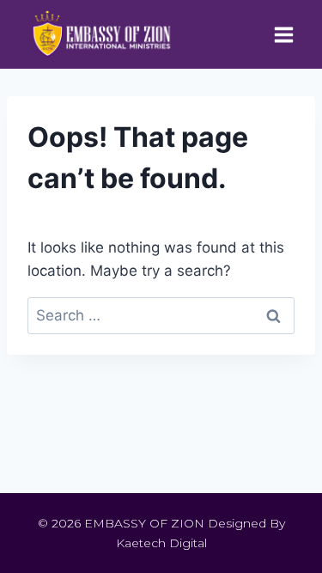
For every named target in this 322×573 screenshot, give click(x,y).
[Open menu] (283, 34)
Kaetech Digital (161, 543)
